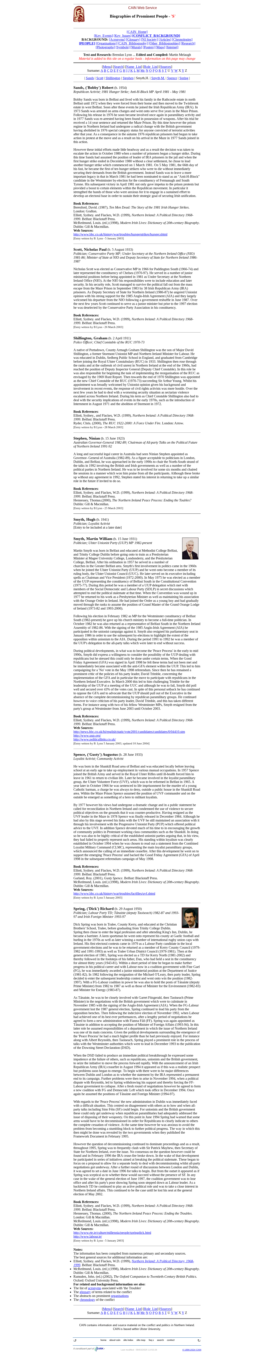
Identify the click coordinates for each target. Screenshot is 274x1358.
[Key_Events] (103, 35)
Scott (99, 78)
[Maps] (160, 47)
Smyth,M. (158, 78)
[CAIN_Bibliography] (133, 43)
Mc (142, 70)
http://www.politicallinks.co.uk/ (94, 739)
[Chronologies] (182, 39)
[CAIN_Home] (137, 32)
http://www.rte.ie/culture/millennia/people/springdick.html (112, 1232)
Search (118, 67)
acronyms (94, 1288)
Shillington (113, 78)
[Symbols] (123, 47)
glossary (85, 1292)
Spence (172, 78)
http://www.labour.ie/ (87, 1236)
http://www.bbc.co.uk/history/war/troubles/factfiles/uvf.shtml (114, 893)
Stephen (128, 78)
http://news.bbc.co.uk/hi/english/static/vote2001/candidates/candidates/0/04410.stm (129, 731)
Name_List (133, 67)
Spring (183, 78)
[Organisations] (106, 43)
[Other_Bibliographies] (164, 43)
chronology (87, 1299)
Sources (165, 67)
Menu (107, 67)
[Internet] (172, 47)
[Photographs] (105, 47)
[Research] (188, 43)
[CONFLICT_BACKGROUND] (156, 35)
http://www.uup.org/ (87, 735)
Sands (90, 78)
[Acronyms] (117, 39)
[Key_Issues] (122, 35)
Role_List (150, 67)
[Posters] (149, 47)
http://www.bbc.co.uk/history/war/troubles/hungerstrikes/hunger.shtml (120, 234)
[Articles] (165, 39)
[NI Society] (149, 39)
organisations (120, 1296)
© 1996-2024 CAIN (191, 1350)
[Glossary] (133, 39)
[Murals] (136, 47)
